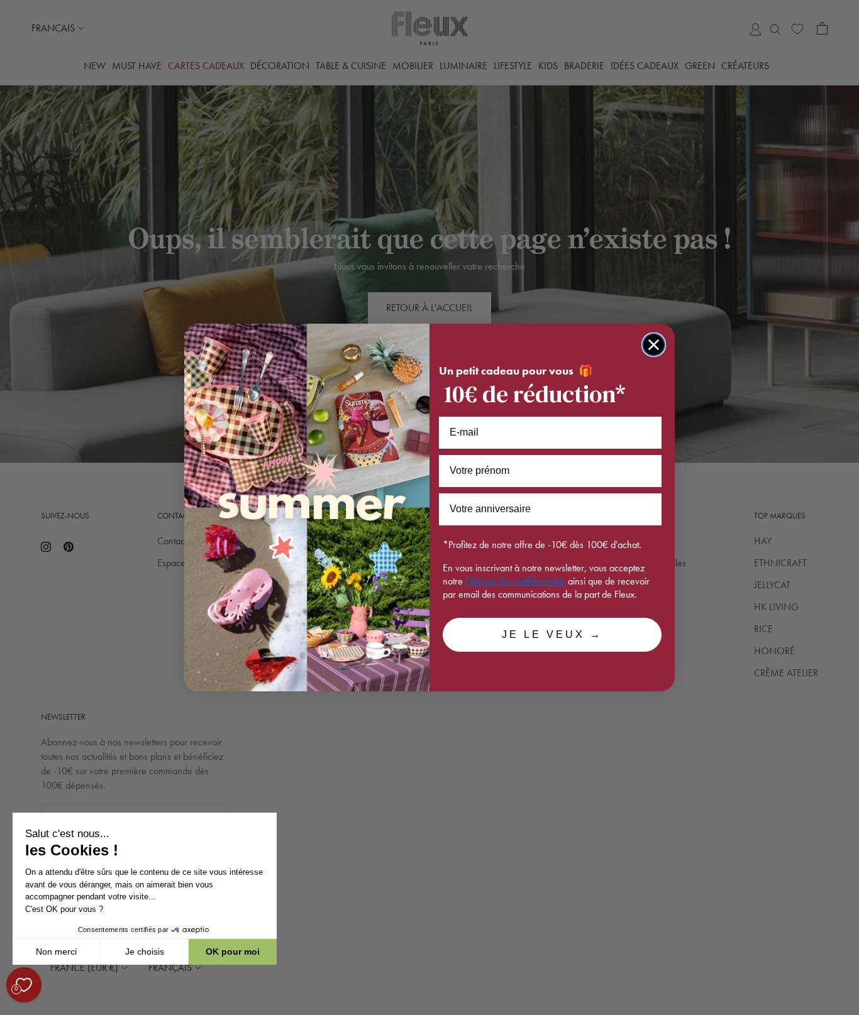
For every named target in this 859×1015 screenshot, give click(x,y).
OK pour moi (233, 951)
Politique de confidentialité (515, 581)
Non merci (56, 951)
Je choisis (144, 951)
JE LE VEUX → (552, 634)
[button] (12, 1008)
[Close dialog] (654, 345)
